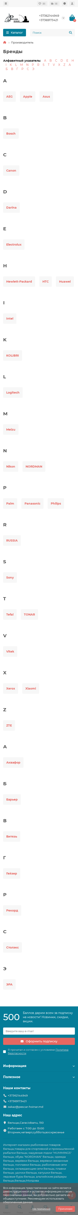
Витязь (11, 836)
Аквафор (13, 762)
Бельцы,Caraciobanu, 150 (26, 1122)
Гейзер (11, 873)
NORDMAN (34, 466)
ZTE (9, 725)
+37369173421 (48, 20)
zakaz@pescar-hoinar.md (25, 1106)
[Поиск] (70, 32)
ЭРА (9, 984)
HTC (45, 281)
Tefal (10, 614)
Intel (9, 318)
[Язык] (64, 3)
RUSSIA (12, 540)
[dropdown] (6, 3)
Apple (27, 96)
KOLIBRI (12, 355)
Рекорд (12, 910)
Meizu (10, 429)
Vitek (10, 651)
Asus (46, 96)
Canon (11, 170)
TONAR (29, 614)
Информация (14, 1066)
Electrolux (13, 244)
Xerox (10, 688)
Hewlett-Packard (19, 281)
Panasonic (32, 503)
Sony (10, 577)
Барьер (12, 799)
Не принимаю (41, 1208)
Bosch (11, 133)
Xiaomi (30, 688)
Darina (11, 207)
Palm (10, 503)
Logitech (13, 392)
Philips (56, 503)
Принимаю (65, 1208)
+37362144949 (49, 15)
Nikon (10, 466)
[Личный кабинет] (72, 3)
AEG (9, 96)
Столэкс (12, 947)
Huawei (65, 281)
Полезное (11, 1077)
